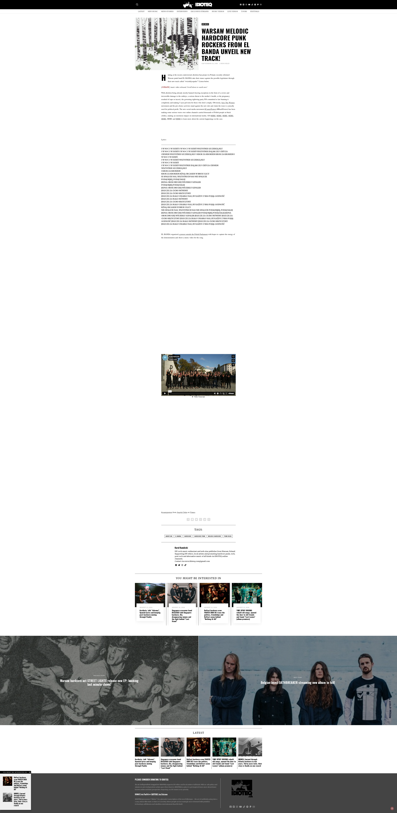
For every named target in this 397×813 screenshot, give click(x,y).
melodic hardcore (214, 536)
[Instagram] (246, 4)
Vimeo (192, 512)
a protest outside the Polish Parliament (193, 234)
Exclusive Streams (200, 11)
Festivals (254, 11)
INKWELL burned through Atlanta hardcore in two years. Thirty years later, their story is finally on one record (20, 799)
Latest (141, 11)
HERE (213, 115)
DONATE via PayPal (142, 794)
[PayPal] (258, 4)
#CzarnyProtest (210, 109)
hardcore (187, 536)
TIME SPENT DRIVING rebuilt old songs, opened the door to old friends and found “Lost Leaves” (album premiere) (246, 614)
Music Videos (218, 11)
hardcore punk (199, 536)
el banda (178, 536)
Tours (244, 11)
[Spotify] (255, 4)
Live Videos (232, 11)
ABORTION (169, 536)
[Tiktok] (252, 4)
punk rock (227, 536)
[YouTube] (249, 4)
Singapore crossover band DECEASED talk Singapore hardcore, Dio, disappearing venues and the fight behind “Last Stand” (182, 616)
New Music (153, 11)
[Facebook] (240, 4)
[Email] (260, 4)
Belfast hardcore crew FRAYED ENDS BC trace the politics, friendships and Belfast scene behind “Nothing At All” (21, 783)
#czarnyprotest (166, 512)
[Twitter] (243, 4)
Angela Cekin (182, 512)
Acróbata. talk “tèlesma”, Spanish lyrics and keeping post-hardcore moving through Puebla (150, 613)
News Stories (167, 11)
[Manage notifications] (392, 808)
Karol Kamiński (181, 547)
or (150, 794)
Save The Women (228, 102)
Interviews (182, 11)
